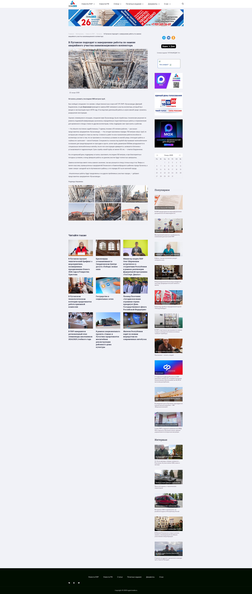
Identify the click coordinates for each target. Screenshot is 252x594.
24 (172, 173)
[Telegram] (78, 583)
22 (165, 173)
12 (180, 166)
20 (157, 173)
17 (172, 169)
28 (161, 176)
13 (156, 169)
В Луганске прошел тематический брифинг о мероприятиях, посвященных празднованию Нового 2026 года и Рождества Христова (80, 267)
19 (180, 169)
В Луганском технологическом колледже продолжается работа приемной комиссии (80, 301)
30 (169, 176)
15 (164, 169)
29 (165, 176)
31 (172, 176)
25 (176, 173)
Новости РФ (104, 4)
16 (168, 169)
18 (176, 169)
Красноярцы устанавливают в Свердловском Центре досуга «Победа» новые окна (107, 264)
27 (157, 176)
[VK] (69, 583)
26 (180, 173)
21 (160, 173)
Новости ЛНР (87, 4)
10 (172, 166)
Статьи (116, 4)
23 (169, 173)
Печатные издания (133, 4)
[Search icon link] (183, 4)
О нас (166, 4)
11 (176, 166)
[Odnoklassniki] (74, 583)
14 (160, 169)
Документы (153, 4)
